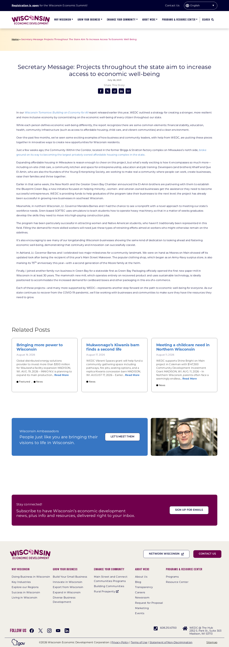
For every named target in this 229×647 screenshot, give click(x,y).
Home (15, 39)
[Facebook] (100, 91)
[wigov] (18, 640)
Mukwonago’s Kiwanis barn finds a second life (112, 347)
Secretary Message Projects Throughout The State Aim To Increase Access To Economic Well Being (79, 39)
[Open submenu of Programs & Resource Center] (196, 19)
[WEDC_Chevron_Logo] (31, 16)
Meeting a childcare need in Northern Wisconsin (183, 347)
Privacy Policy (120, 642)
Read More (61, 375)
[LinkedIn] (121, 91)
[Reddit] (114, 91)
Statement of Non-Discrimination (171, 642)
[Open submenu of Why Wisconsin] (72, 19)
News (39, 381)
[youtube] (58, 630)
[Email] (128, 91)
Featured (24, 381)
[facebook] (32, 630)
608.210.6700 (168, 627)
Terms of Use (139, 642)
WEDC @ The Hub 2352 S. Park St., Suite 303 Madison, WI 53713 (205, 630)
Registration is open (25, 5)
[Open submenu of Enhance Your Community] (137, 19)
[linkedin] (67, 630)
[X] (107, 91)
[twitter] (40, 630)
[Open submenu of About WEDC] (156, 19)
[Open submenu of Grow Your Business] (101, 19)
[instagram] (49, 630)
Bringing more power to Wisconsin (40, 347)
